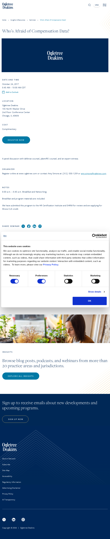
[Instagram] (23, 519)
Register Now (16, 140)
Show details (94, 291)
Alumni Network (8, 458)
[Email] (40, 226)
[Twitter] (23, 226)
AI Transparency (8, 499)
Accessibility (7, 476)
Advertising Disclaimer (11, 487)
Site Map (5, 470)
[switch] (41, 281)
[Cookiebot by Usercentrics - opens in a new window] (94, 236)
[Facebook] (29, 226)
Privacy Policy (50, 264)
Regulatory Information (11, 482)
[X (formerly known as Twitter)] (4, 519)
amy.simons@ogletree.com (93, 173)
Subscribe (6, 464)
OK (89, 301)
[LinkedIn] (34, 226)
